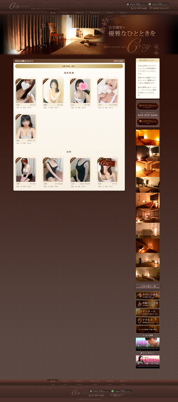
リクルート (123, 14)
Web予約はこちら (136, 4)
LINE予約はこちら (158, 4)
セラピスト (79, 14)
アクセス (109, 14)
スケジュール (94, 14)
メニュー (65, 14)
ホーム (53, 14)
